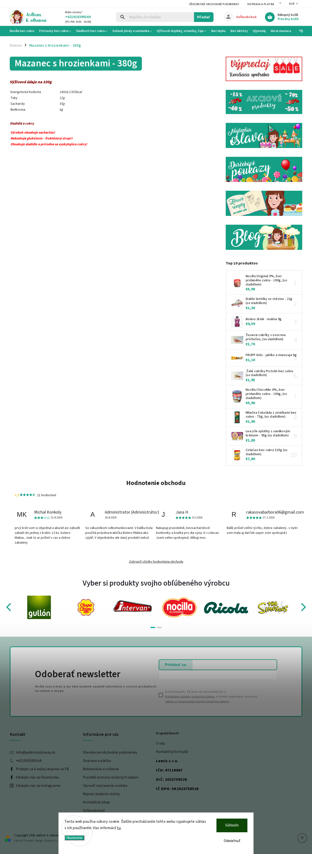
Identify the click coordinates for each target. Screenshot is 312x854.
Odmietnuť (232, 840)
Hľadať (203, 17)
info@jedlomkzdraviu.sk (35, 752)
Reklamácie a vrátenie (101, 769)
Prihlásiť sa (175, 665)
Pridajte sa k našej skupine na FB (42, 769)
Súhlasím (232, 825)
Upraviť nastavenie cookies (105, 785)
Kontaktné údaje (96, 802)
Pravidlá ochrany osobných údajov (110, 777)
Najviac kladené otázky (101, 794)
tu (119, 828)
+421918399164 (28, 760)
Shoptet (28, 841)
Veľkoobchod (94, 810)
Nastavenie (74, 838)
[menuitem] (23, 31)
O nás (160, 743)
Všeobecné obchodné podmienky (214, 4)
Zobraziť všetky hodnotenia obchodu (156, 561)
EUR (291, 4)
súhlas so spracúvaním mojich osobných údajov (197, 701)
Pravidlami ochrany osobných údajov (190, 696)
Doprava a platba (260, 4)
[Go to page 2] (159, 627)
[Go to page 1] (152, 627)
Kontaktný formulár (172, 751)
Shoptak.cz (51, 841)
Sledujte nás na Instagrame (38, 785)
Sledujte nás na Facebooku (37, 777)
